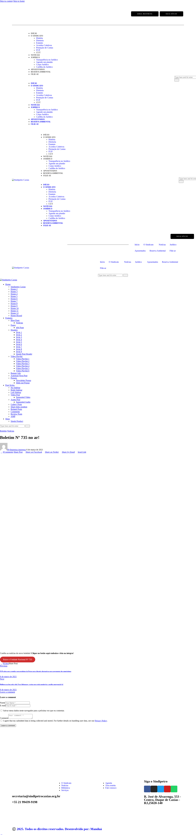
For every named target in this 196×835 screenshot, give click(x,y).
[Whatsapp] (36, 14)
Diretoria (40, 40)
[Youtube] (30, 14)
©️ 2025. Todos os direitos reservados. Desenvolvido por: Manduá (57, 829)
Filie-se (35, 74)
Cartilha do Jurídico (44, 67)
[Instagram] (20, 14)
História (39, 38)
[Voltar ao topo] (1, 834)
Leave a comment (7, 692)
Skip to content (6, 1)
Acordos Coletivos (44, 45)
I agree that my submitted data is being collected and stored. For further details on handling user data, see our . (55, 721)
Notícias (35, 55)
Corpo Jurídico (42, 64)
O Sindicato (37, 36)
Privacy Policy (101, 721)
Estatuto (39, 43)
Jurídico (35, 57)
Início (34, 33)
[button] (96, 79)
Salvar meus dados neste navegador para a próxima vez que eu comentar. (33, 710)
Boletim (3, 431)
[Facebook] (14, 14)
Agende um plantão (44, 62)
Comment (4, 718)
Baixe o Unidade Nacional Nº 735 (17, 659)
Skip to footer (19, 1)
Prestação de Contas (44, 48)
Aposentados (38, 69)
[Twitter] (25, 14)
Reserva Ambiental (41, 72)
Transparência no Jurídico (47, 60)
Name (2, 703)
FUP (38, 50)
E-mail (3, 705)
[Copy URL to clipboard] (28, 663)
